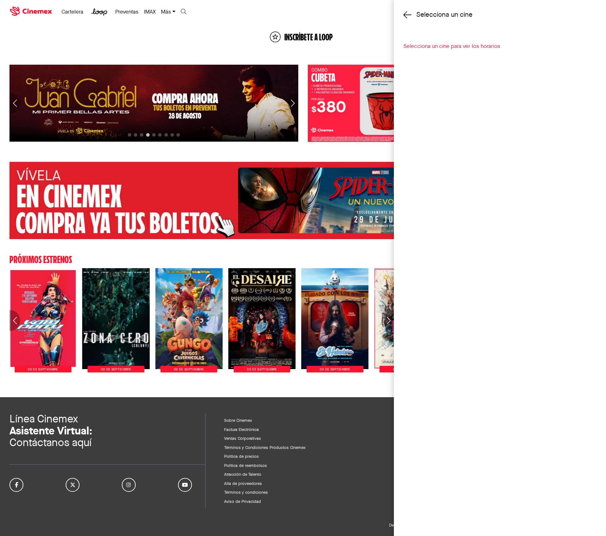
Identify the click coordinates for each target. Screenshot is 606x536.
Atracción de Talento (242, 474)
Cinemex (31, 11)
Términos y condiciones (246, 492)
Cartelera (72, 11)
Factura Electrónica (241, 429)
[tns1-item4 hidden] (154, 135)
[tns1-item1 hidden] (135, 135)
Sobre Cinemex (238, 420)
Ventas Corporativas (242, 438)
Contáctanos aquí (50, 442)
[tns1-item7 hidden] (172, 135)
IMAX (150, 11)
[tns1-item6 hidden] (166, 135)
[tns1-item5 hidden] (160, 135)
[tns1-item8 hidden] (178, 135)
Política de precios (241, 456)
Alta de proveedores (243, 483)
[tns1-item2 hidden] (141, 135)
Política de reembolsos (245, 465)
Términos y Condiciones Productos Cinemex (265, 447)
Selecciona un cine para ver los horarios (451, 46)
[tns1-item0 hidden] (129, 135)
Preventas (127, 11)
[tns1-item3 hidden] (148, 135)
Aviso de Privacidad (242, 501)
